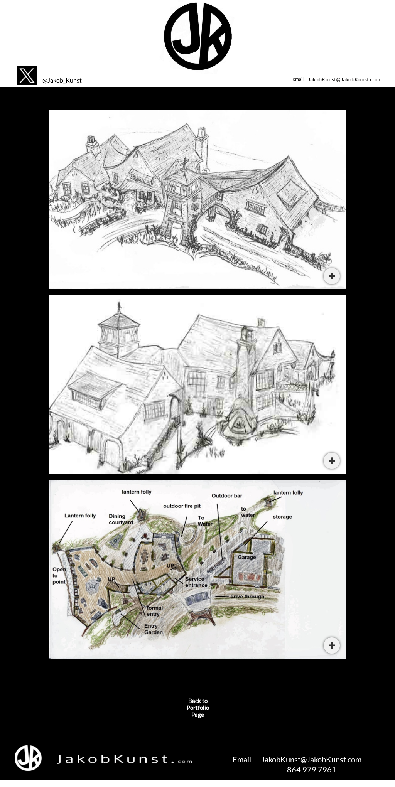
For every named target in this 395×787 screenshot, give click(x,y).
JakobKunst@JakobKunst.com (344, 79)
